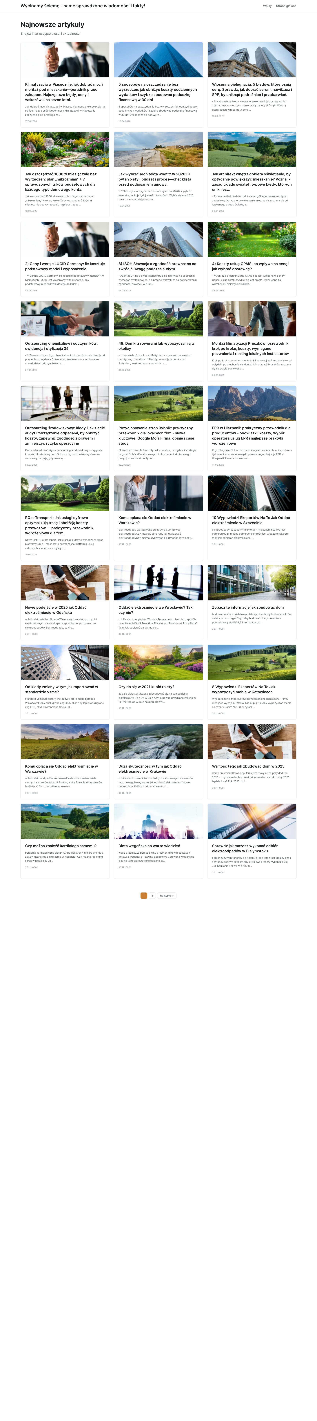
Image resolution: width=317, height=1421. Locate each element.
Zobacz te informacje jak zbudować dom (248, 607)
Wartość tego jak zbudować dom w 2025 (248, 766)
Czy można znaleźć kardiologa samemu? (61, 846)
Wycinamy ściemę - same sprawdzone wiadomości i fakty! (83, 5)
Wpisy (267, 6)
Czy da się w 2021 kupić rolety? (146, 687)
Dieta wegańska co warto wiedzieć (149, 846)
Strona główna (286, 6)
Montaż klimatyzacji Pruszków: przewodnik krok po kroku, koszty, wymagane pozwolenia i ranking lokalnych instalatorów (250, 348)
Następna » (167, 895)
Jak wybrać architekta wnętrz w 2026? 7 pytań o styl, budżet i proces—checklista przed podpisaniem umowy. (155, 179)
